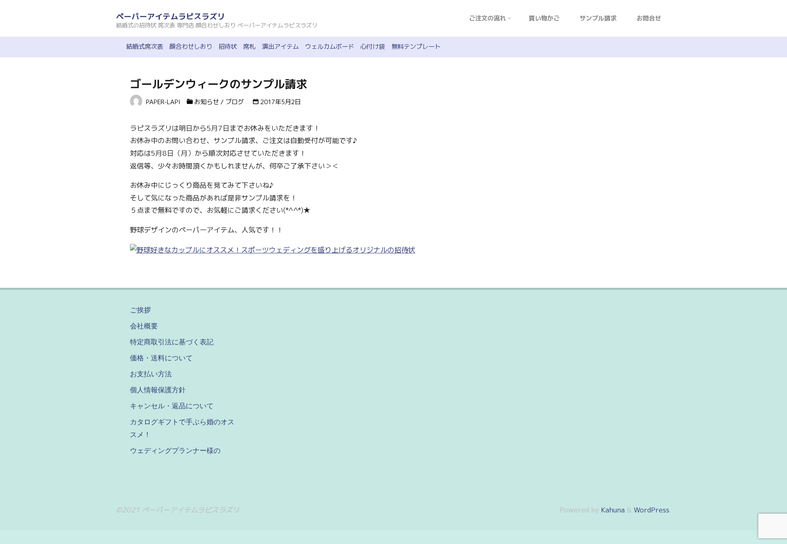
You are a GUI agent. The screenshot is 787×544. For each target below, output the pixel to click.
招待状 (227, 46)
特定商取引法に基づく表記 (172, 341)
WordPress (651, 509)
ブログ (234, 102)
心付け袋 (372, 46)
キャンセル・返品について (172, 405)
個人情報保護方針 (158, 389)
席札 (249, 46)
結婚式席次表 (144, 46)
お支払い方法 (151, 373)
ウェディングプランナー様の (175, 450)
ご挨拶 (140, 309)
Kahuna (612, 509)
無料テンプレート (416, 46)
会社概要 (144, 325)
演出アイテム (280, 46)
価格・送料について (161, 357)
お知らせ (206, 102)
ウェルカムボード (329, 46)
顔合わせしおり (190, 46)
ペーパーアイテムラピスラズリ (170, 16)
